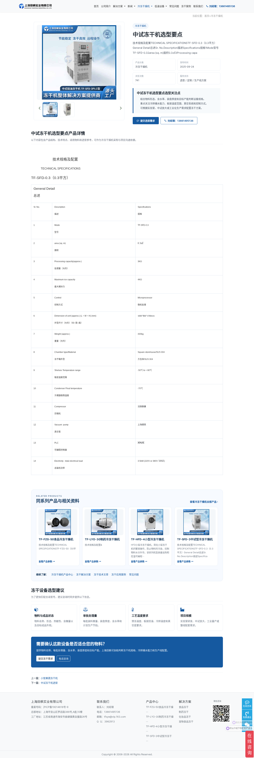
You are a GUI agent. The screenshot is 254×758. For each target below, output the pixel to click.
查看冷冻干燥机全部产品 (203, 501)
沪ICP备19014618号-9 (55, 706)
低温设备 (160, 6)
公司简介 (106, 6)
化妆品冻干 (185, 716)
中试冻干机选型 (49, 682)
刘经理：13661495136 (222, 6)
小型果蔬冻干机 (49, 678)
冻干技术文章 (101, 574)
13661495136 (112, 711)
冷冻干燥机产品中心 (62, 574)
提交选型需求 (147, 120)
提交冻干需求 (45, 658)
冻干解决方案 (83, 574)
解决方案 (118, 6)
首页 (96, 6)
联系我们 (198, 6)
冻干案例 (186, 6)
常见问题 (174, 6)
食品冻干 (184, 706)
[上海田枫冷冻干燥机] (35, 6)
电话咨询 (63, 658)
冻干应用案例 (118, 574)
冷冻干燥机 (144, 6)
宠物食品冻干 (186, 721)
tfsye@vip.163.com (115, 716)
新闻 (130, 6)
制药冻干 (184, 711)
